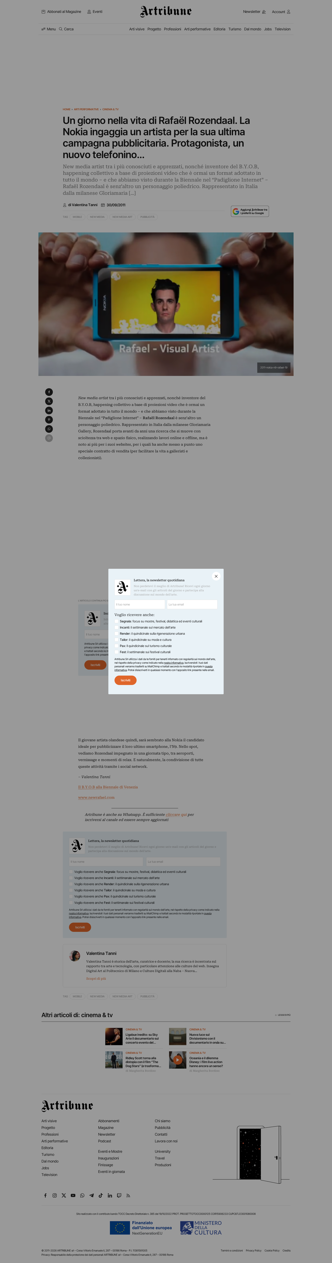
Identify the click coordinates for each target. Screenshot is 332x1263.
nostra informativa (173, 662)
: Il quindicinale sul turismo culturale (146, 646)
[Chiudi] (216, 576)
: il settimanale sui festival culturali (145, 652)
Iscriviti (125, 680)
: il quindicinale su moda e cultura (145, 640)
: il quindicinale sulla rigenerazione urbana (152, 633)
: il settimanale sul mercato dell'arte (148, 627)
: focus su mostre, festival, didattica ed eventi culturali (161, 621)
